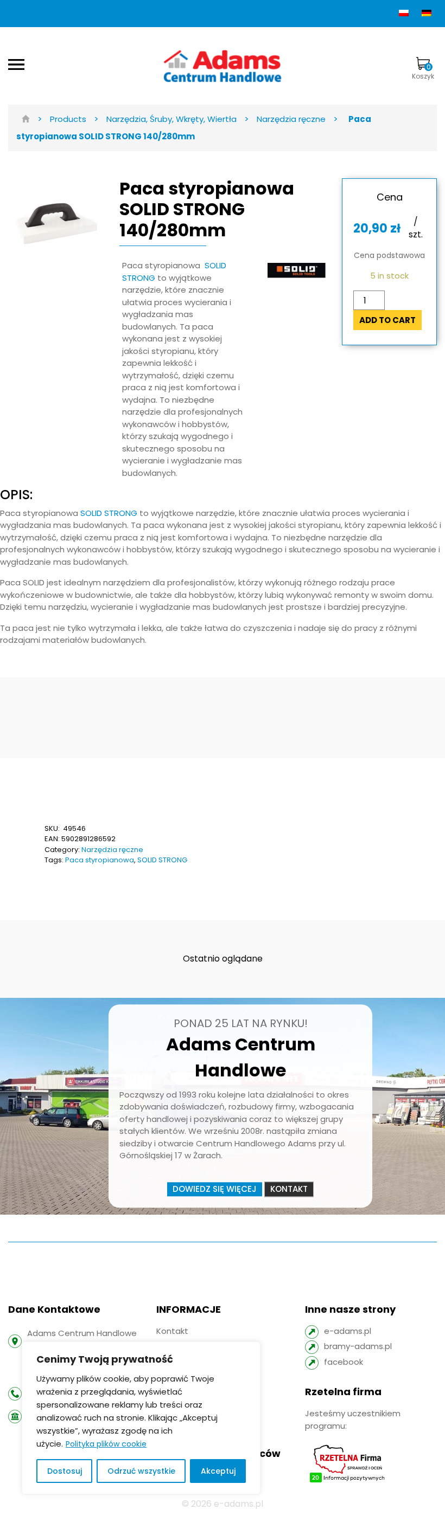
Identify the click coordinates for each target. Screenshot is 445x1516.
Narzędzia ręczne (112, 849)
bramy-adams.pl (358, 1346)
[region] (141, 1417)
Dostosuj (64, 1471)
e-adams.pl (347, 1331)
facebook (343, 1361)
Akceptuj (218, 1471)
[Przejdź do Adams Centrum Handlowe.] (26, 119)
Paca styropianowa (99, 860)
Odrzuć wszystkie (141, 1471)
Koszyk (423, 71)
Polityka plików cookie (106, 1443)
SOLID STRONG (108, 513)
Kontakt (289, 1189)
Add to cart (387, 320)
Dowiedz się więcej (215, 1189)
